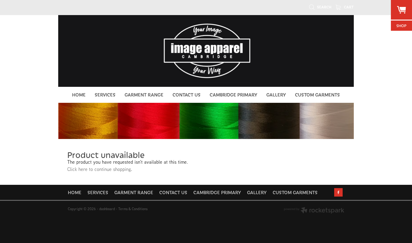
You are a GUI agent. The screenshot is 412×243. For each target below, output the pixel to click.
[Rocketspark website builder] (314, 211)
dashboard (107, 209)
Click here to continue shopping (99, 169)
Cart (348, 7)
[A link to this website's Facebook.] (338, 192)
